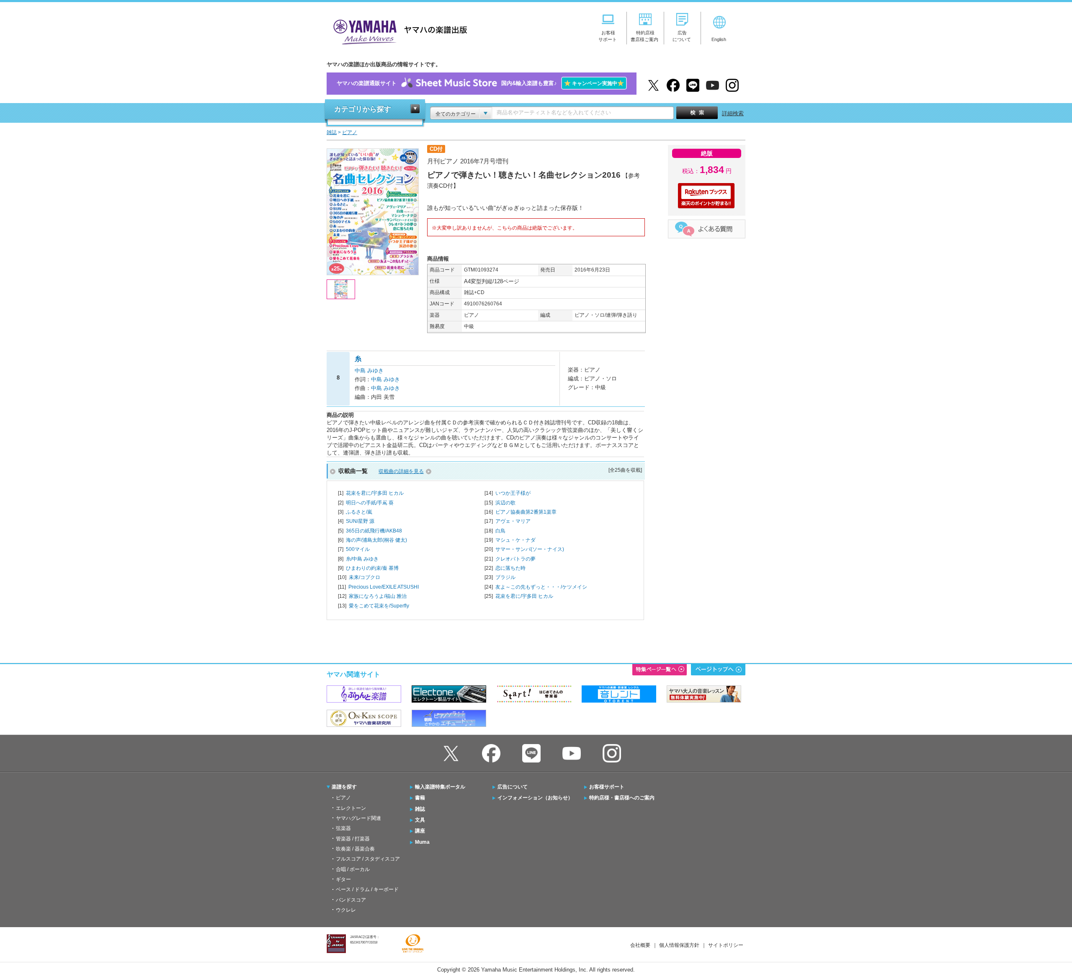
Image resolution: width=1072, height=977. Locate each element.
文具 (420, 820)
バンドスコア (351, 900)
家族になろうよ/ (378, 596)
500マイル (358, 549)
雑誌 (420, 809)
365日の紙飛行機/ (374, 531)
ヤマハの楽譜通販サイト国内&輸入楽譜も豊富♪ (480, 83)
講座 (420, 831)
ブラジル (505, 577)
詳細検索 (733, 113)
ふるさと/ (359, 512)
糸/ (362, 559)
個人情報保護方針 (679, 945)
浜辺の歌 (505, 503)
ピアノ (343, 798)
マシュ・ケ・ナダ (515, 540)
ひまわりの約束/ (372, 568)
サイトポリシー (725, 945)
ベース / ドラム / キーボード (367, 889)
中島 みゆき (369, 370)
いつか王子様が (513, 493)
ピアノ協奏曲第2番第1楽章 (526, 512)
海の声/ (376, 540)
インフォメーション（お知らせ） (535, 798)
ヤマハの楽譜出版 (398, 30)
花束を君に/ (375, 493)
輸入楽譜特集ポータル (440, 787)
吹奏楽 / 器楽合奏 (355, 849)
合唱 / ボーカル (353, 869)
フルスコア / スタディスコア (368, 859)
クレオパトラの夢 (515, 559)
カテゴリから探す (362, 109)
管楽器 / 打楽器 (353, 839)
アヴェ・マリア (513, 521)
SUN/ (360, 521)
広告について (512, 787)
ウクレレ (346, 910)
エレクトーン (351, 808)
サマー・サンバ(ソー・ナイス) (529, 549)
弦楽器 (343, 828)
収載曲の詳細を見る (401, 471)
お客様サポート (606, 787)
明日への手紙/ (370, 503)
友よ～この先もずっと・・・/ (541, 587)
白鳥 (500, 531)
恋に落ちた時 (510, 568)
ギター (343, 879)
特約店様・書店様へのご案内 (622, 798)
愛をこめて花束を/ (379, 606)
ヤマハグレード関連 (358, 818)
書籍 (420, 798)
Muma (422, 842)
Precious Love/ (383, 587)
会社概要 (640, 945)
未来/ (364, 577)
